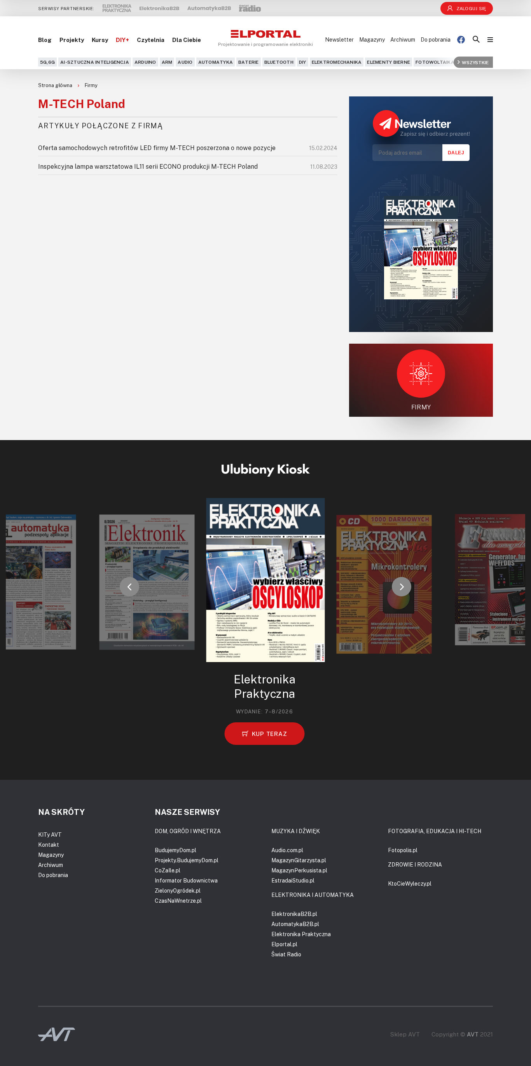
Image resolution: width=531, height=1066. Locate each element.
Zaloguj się (471, 8)
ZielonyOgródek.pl (178, 890)
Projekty (71, 39)
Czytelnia (150, 39)
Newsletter (339, 39)
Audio (185, 62)
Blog (45, 39)
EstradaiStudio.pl (292, 880)
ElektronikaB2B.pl (294, 913)
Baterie (248, 62)
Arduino (145, 62)
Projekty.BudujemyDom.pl (186, 860)
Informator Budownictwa (186, 880)
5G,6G (47, 62)
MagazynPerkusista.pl (299, 870)
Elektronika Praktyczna (301, 934)
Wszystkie (475, 62)
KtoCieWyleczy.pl (409, 883)
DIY (302, 62)
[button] (129, 586)
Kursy (100, 39)
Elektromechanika (337, 62)
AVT (473, 1034)
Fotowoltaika (435, 62)
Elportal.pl (284, 944)
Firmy (91, 85)
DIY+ (122, 39)
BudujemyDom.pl (175, 850)
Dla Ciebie (186, 39)
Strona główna (55, 85)
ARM (167, 62)
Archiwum (402, 39)
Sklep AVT (405, 1034)
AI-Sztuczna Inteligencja (94, 62)
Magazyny (372, 39)
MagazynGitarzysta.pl (298, 860)
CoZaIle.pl (167, 870)
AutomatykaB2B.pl (295, 924)
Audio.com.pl (287, 850)
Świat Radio (286, 954)
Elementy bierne (388, 62)
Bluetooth (278, 62)
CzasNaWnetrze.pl (178, 900)
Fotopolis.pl (402, 850)
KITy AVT (50, 834)
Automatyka (215, 62)
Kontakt (48, 844)
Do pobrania (436, 39)
